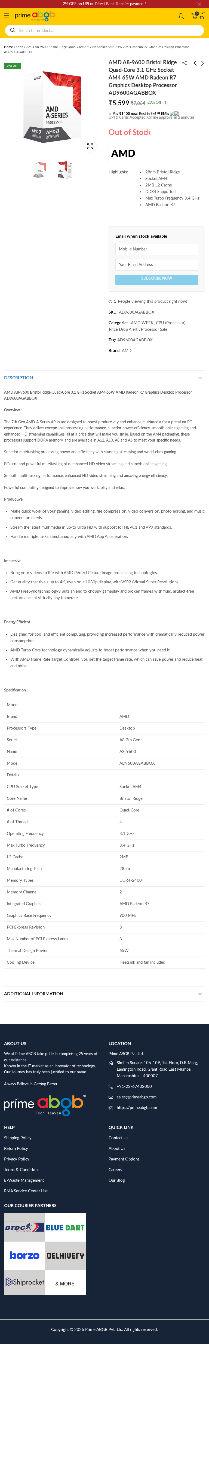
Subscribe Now (156, 278)
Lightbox (90, 146)
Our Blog (117, 1180)
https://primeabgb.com (137, 1108)
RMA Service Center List (26, 1191)
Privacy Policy (16, 1159)
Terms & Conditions (21, 1170)
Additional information (33, 994)
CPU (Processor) (170, 323)
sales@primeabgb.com (136, 1097)
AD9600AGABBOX (135, 340)
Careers (115, 1170)
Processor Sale (154, 329)
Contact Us (118, 1138)
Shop (19, 46)
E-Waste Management (24, 1180)
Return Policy (16, 1149)
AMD (123, 154)
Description (18, 378)
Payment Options (124, 1159)
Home (8, 46)
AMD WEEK (142, 323)
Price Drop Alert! (124, 329)
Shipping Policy (18, 1138)
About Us (117, 1149)
